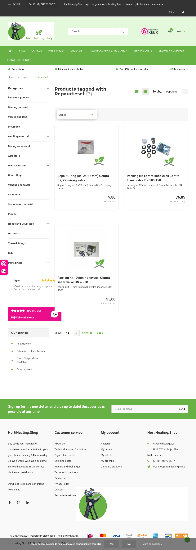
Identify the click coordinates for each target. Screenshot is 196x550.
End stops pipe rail (19, 97)
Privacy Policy (62, 483)
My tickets (106, 455)
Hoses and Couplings (21, 223)
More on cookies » (153, 544)
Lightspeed (49, 535)
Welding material (18, 136)
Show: (58, 332)
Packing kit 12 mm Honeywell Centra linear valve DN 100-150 (153, 178)
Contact (59, 489)
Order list (77, 50)
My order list (107, 460)
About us (60, 443)
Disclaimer (60, 478)
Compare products (111, 466)
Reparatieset (41, 77)
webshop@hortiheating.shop (169, 466)
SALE (22, 50)
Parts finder (56, 50)
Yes (111, 544)
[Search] (122, 31)
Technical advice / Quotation (108, 50)
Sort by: (157, 91)
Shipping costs (143, 50)
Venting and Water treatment (19, 189)
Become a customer (171, 50)
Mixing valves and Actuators (19, 151)
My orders (106, 449)
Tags (24, 77)
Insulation (14, 126)
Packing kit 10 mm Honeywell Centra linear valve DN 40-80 (83, 280)
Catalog (36, 50)
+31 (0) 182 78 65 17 (44, 4)
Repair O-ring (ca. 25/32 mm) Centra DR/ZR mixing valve (83, 178)
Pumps (12, 214)
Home (10, 51)
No (129, 544)
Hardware (14, 233)
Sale (10, 253)
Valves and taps (17, 116)
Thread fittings (17, 243)
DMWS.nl (72, 535)
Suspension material (20, 204)
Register (105, 443)
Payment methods (64, 455)
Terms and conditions (66, 472)
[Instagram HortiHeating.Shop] (18, 502)
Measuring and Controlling (17, 170)
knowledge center (19, 60)
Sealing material (18, 107)
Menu (16, 4)
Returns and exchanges (67, 466)
